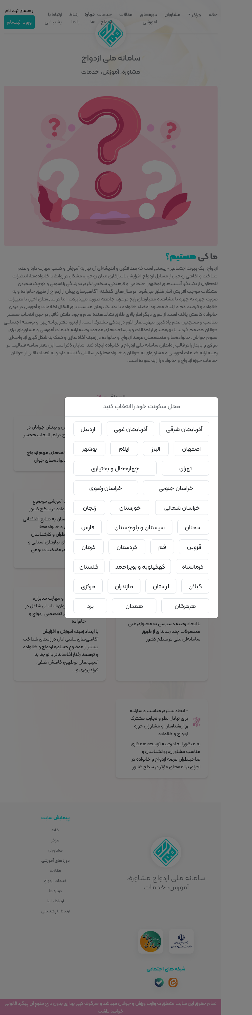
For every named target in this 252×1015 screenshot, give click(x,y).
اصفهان (191, 448)
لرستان (161, 586)
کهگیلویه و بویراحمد (140, 566)
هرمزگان (185, 606)
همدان (134, 606)
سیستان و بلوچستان (139, 527)
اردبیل (88, 429)
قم (162, 547)
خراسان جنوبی (176, 488)
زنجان (89, 507)
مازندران (124, 586)
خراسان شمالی (182, 507)
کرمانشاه (192, 566)
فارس (87, 527)
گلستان (88, 566)
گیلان (195, 586)
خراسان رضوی (105, 488)
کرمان (88, 547)
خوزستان (130, 507)
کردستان (126, 547)
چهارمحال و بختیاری (115, 468)
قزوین (194, 547)
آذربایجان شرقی (184, 429)
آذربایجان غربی (130, 429)
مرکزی (88, 586)
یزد (90, 606)
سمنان (193, 527)
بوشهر (89, 448)
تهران (185, 468)
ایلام (124, 448)
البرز (156, 448)
